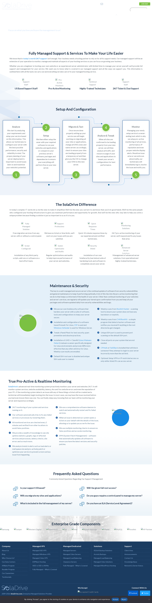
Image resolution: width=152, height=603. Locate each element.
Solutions (105, 10)
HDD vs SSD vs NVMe (41, 566)
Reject (124, 599)
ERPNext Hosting (39, 562)
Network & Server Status (133, 566)
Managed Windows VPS (41, 554)
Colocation (91, 10)
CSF (75, 325)
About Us (5, 550)
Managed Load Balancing (72, 558)
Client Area (128, 550)
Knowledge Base (130, 562)
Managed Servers (69, 550)
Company (63, 10)
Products (77, 10)
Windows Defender (62, 328)
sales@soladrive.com (111, 4)
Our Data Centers (8, 562)
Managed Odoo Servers (72, 554)
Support (119, 10)
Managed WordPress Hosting (105, 566)
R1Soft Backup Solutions (103, 550)
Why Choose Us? (8, 558)
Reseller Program (8, 569)
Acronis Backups (100, 554)
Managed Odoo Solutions (103, 562)
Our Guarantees (8, 573)
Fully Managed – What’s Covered (45, 569)
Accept (115, 599)
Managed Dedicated (72, 546)
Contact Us (131, 4)
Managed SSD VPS (39, 550)
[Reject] (149, 599)
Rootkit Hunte (122, 309)
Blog (3, 554)
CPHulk (104, 348)
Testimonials (6, 577)
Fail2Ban (113, 348)
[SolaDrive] (19, 6)
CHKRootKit (122, 319)
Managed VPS (39, 546)
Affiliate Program (8, 566)
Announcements (130, 554)
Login (120, 15)
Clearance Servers (70, 562)
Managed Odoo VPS (40, 558)
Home (51, 10)
